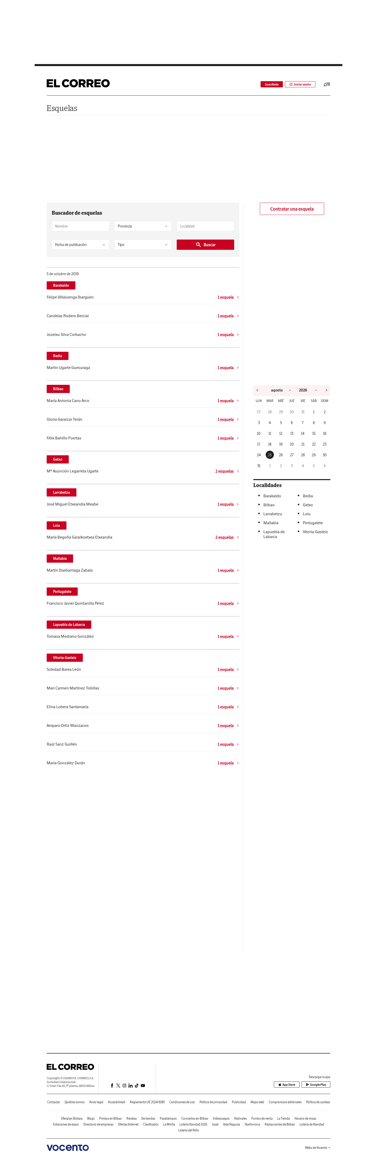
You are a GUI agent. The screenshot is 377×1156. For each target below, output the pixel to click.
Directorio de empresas (98, 1124)
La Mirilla (169, 1124)
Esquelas (62, 108)
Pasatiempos (168, 1118)
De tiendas (148, 1118)
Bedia (57, 356)
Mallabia (60, 558)
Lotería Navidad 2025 (193, 1124)
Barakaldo (61, 285)
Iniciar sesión (302, 84)
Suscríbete (272, 84)
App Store (288, 1085)
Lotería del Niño (188, 1130)
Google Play (318, 1085)
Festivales (240, 1118)
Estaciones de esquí (66, 1124)
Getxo (57, 459)
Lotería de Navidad (312, 1124)
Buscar (210, 244)
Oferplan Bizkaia (72, 1118)
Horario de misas (305, 1118)
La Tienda (283, 1118)
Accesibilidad (116, 1102)
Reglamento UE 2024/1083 (147, 1102)
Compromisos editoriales (285, 1102)
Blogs (91, 1118)
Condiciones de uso (182, 1102)
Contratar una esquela (292, 209)
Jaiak (215, 1124)
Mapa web (257, 1102)
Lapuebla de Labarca (69, 624)
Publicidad (239, 1102)
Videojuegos (221, 1118)
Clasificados (150, 1124)
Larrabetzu (61, 492)
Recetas (131, 1118)
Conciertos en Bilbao (194, 1118)
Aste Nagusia (231, 1124)
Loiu (56, 525)
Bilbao (58, 389)
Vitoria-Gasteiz (64, 657)
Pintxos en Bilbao (110, 1118)
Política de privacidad (213, 1102)
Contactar (53, 1102)
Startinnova (252, 1124)
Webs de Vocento (316, 1148)
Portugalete (62, 591)
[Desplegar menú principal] (327, 84)
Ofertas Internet (128, 1124)
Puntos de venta (262, 1118)
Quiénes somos (75, 1102)
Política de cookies (318, 1102)
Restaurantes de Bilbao (280, 1124)
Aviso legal (96, 1102)
